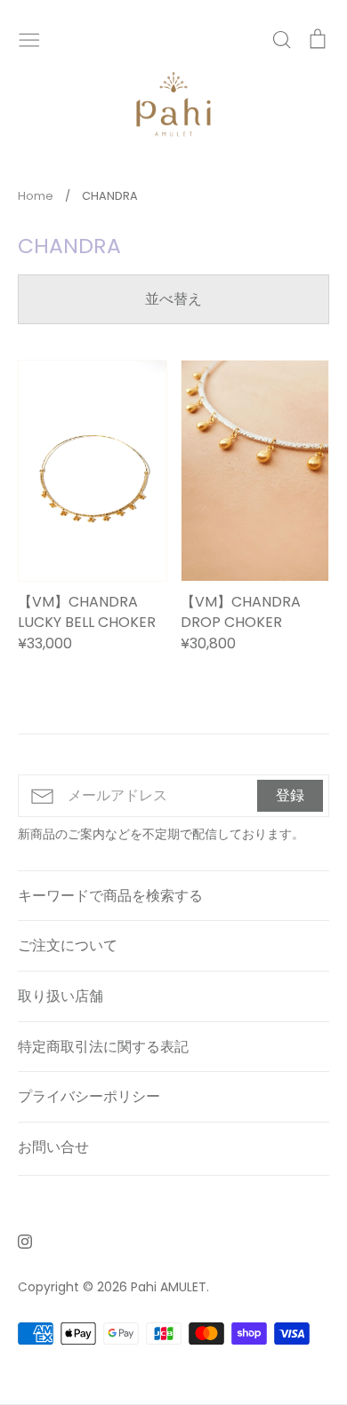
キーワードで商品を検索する (110, 895)
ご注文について (67, 945)
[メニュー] (29, 38)
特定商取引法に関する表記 (103, 1046)
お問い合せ (53, 1147)
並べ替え (173, 299)
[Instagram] (18, 1240)
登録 (290, 795)
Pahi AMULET (168, 1287)
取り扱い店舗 (60, 996)
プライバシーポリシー (89, 1096)
